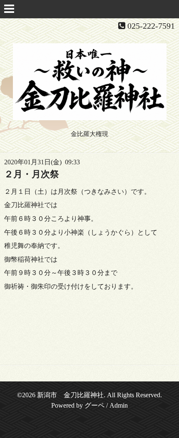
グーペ (94, 405)
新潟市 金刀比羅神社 (70, 394)
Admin (118, 405)
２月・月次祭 (31, 174)
